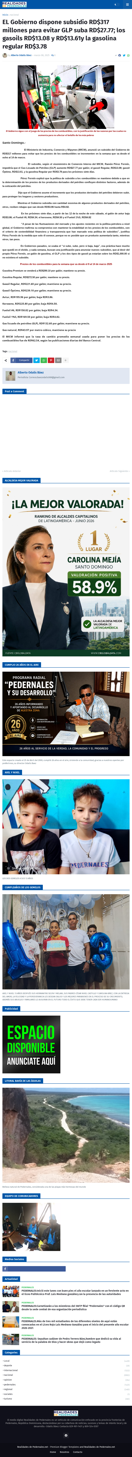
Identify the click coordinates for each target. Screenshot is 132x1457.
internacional (67, 1370)
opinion (67, 1379)
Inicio (5, 15)
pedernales (67, 1384)
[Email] (58, 360)
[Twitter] (124, 55)
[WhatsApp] (128, 55)
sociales (67, 1394)
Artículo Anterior (12, 471)
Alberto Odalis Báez (31, 372)
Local (67, 1361)
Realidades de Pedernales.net (99, 1447)
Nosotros (64, 1452)
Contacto (77, 1452)
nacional (14, 15)
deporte (67, 1365)
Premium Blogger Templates (64, 1447)
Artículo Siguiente (119, 471)
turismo (67, 1398)
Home (53, 1452)
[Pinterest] (51, 360)
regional (67, 1389)
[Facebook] (119, 55)
